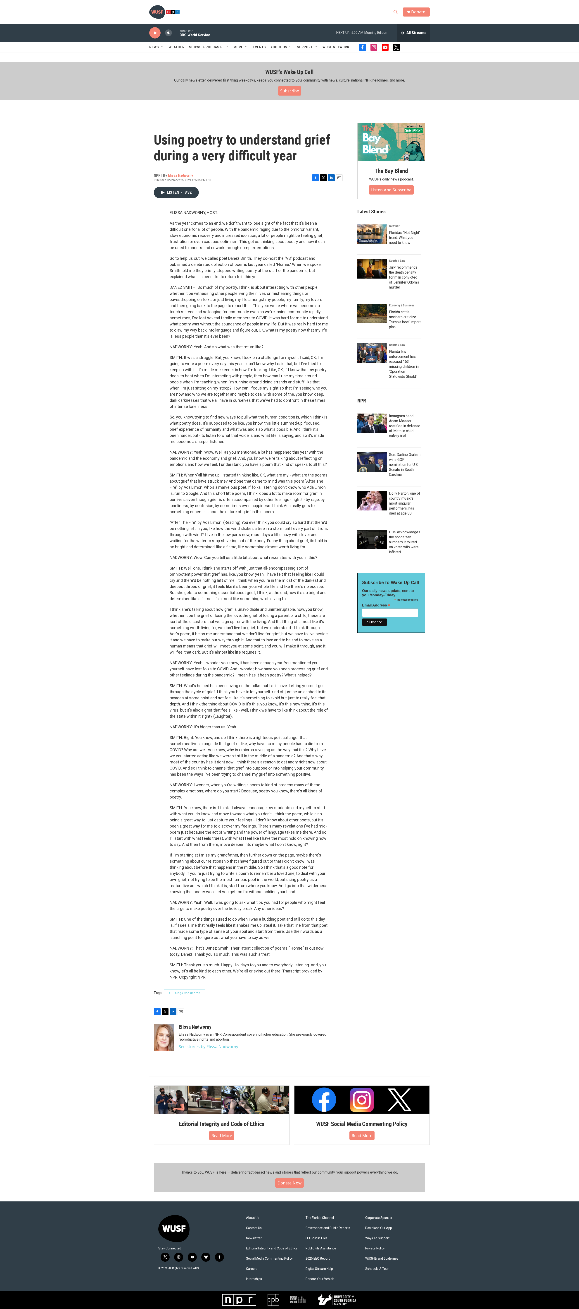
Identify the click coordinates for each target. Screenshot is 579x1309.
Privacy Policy (375, 1248)
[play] (155, 33)
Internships (254, 1279)
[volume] (168, 33)
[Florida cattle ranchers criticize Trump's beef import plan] (372, 313)
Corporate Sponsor (378, 1218)
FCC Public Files (316, 1238)
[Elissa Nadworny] (164, 1037)
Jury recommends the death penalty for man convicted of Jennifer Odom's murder (404, 277)
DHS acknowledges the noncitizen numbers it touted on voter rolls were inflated (404, 542)
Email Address (376, 605)
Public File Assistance (321, 1248)
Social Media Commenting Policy (269, 1258)
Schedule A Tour (377, 1268)
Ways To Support (377, 1238)
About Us (252, 1218)
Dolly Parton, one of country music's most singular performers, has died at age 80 (404, 503)
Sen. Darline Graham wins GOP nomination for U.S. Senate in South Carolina (404, 464)
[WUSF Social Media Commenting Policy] (362, 1100)
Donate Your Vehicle (320, 1279)
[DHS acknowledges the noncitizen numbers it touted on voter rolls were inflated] (372, 539)
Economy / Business (401, 305)
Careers (251, 1268)
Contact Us (254, 1228)
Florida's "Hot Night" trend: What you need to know (404, 238)
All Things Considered (184, 993)
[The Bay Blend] (391, 142)
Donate (418, 12)
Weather (177, 47)
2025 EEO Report (318, 1258)
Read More (221, 1135)
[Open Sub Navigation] (162, 47)
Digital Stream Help (319, 1268)
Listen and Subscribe (391, 189)
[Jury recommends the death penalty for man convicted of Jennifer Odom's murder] (372, 269)
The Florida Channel (320, 1218)
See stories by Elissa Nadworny (208, 1046)
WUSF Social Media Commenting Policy (362, 1124)
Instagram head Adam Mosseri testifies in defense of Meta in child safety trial (404, 426)
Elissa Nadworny (180, 175)
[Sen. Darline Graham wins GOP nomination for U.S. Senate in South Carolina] (372, 462)
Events (259, 47)
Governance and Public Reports (328, 1228)
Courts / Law (397, 260)
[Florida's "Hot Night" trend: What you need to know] (372, 234)
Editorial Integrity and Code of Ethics (221, 1124)
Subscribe (289, 91)
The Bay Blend (391, 171)
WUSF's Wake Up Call (289, 72)
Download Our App (378, 1228)
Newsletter (254, 1238)
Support (305, 47)
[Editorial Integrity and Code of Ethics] (221, 1100)
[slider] (175, 32)
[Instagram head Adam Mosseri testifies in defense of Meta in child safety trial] (372, 423)
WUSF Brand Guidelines (381, 1258)
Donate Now (289, 1183)
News (154, 47)
